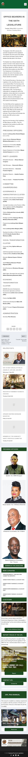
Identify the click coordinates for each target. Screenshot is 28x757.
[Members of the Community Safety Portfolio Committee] (14, 427)
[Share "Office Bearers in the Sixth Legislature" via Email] (17, 329)
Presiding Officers (16, 30)
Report (14, 673)
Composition (20, 28)
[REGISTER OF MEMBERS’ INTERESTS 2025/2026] (14, 381)
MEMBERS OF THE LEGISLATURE (14, 565)
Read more (14, 729)
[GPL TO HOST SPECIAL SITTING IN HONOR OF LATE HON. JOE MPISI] (14, 358)
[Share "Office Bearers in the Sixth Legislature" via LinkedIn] (14, 329)
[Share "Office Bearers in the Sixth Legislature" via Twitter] (10, 329)
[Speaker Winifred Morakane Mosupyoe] (14, 404)
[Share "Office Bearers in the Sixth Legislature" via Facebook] (7, 329)
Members (9, 30)
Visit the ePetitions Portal (14, 629)
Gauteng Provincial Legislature (15, 753)
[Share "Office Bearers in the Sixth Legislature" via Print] (20, 329)
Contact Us (14, 683)
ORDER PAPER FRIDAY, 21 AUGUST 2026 (13, 579)
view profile (6, 135)
